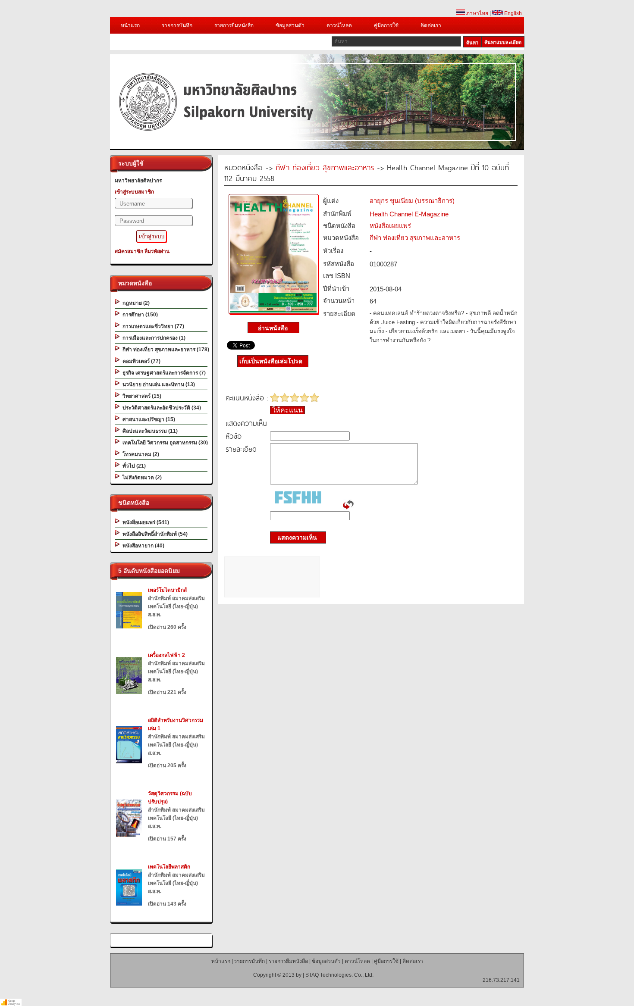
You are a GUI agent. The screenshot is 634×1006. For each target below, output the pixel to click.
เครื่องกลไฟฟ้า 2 (166, 655)
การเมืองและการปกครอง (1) (152, 338)
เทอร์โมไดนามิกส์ (167, 590)
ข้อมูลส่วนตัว (290, 25)
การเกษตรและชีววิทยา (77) (152, 326)
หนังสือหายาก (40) (142, 546)
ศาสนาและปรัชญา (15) (147, 419)
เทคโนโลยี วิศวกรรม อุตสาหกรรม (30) (164, 443)
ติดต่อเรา (431, 25)
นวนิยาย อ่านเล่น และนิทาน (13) (157, 384)
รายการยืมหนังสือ (234, 25)
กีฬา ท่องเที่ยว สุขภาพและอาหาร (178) (164, 350)
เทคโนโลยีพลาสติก (169, 867)
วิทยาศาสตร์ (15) (140, 396)
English (512, 13)
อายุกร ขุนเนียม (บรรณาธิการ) (412, 200)
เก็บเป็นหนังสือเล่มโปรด (270, 361)
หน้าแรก (130, 25)
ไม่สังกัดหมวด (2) (141, 478)
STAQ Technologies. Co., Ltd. (339, 975)
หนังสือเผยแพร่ (390, 225)
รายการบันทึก (177, 25)
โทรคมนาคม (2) (139, 454)
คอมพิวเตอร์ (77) (140, 361)
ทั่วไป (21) (133, 466)
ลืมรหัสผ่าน (156, 251)
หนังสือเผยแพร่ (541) (144, 522)
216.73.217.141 (501, 980)
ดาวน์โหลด (339, 25)
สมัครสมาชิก (129, 251)
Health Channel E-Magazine (409, 214)
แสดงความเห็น (294, 537)
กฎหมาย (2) (135, 303)
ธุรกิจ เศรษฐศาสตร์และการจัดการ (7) (163, 373)
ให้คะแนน (287, 410)
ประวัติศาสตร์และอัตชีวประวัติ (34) (160, 408)
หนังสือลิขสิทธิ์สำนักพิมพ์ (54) (154, 534)
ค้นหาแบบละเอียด (503, 42)
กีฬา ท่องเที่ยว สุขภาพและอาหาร (325, 167)
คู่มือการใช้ (386, 25)
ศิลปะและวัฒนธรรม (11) (149, 431)
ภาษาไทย (476, 13)
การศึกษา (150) (139, 315)
